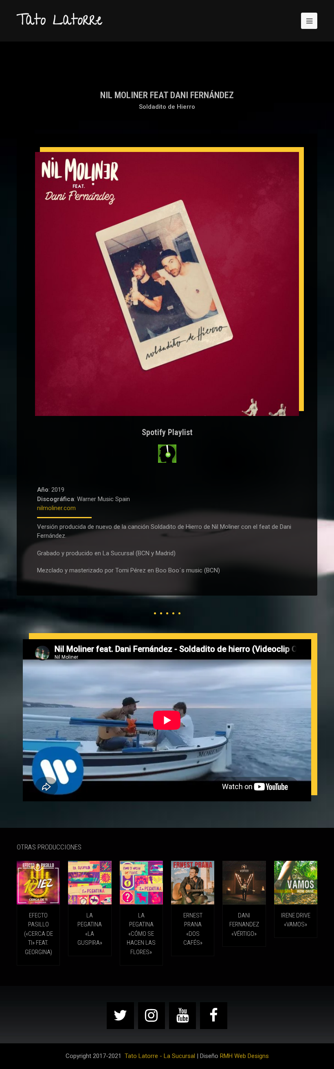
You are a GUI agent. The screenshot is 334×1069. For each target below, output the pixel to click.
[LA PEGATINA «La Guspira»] (89, 882)
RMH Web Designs (244, 1056)
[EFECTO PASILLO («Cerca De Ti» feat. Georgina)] (38, 882)
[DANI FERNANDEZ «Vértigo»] (244, 882)
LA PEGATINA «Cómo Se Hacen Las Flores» (141, 934)
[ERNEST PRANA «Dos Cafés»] (192, 882)
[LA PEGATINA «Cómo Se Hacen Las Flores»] (141, 882)
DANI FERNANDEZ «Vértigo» (244, 924)
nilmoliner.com (56, 508)
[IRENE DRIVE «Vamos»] (295, 882)
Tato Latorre (59, 21)
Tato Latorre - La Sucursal (160, 1056)
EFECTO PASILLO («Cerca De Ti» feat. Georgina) (38, 934)
